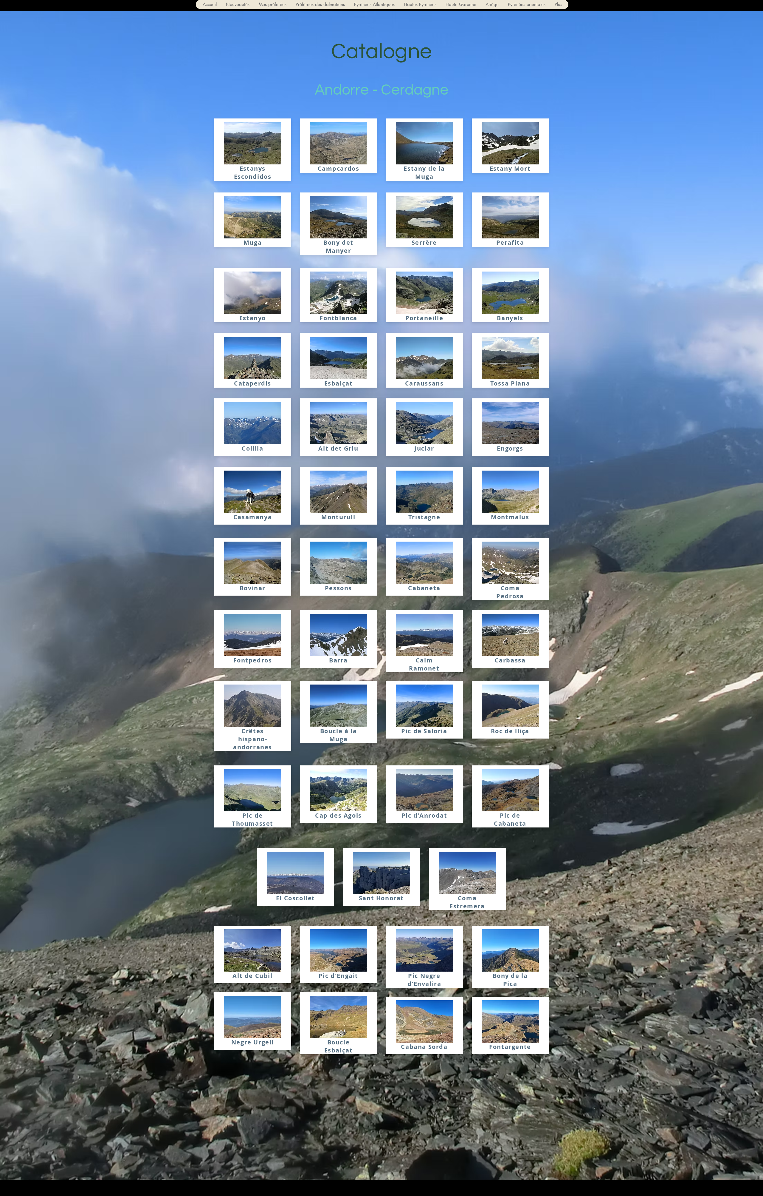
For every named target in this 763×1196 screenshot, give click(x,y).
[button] (374, 4)
